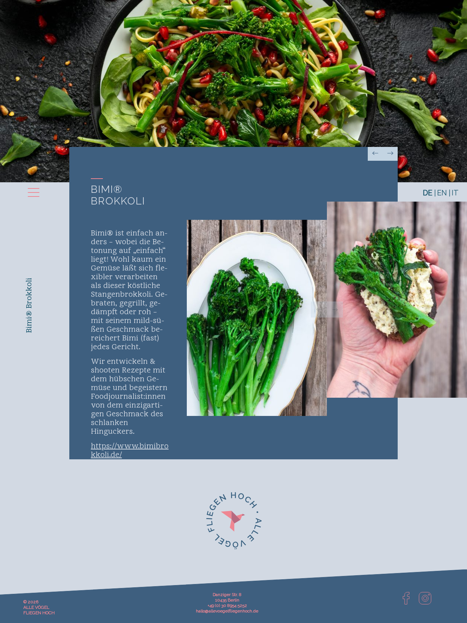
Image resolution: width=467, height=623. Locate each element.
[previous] (319, 309)
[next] (335, 309)
